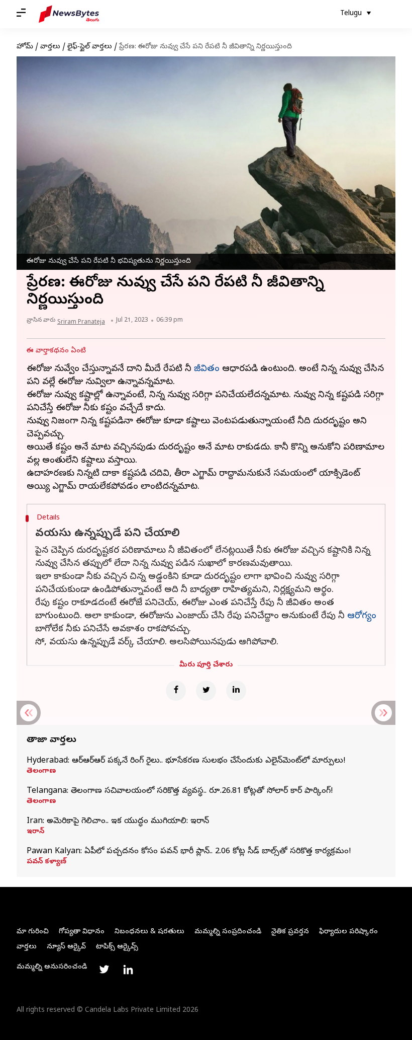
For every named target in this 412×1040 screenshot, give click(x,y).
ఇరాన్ (35, 832)
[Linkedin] (236, 691)
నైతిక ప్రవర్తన (290, 932)
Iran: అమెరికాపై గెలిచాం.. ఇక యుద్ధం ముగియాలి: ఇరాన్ (118, 821)
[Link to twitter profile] (104, 969)
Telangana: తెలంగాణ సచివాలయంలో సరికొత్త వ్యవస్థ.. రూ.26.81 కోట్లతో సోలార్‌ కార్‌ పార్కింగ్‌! (180, 791)
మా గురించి (33, 932)
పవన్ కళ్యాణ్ (46, 862)
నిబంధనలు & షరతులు (149, 932)
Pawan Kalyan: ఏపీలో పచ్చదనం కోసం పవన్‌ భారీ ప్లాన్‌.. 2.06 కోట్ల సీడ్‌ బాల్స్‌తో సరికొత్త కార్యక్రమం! (189, 852)
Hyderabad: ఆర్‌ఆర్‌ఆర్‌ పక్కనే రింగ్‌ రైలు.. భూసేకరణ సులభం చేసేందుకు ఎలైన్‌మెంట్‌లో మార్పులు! (186, 761)
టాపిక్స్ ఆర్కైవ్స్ (117, 947)
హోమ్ (25, 47)
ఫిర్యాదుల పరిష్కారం (348, 932)
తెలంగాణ (41, 771)
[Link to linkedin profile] (128, 969)
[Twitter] (206, 691)
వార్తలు (50, 47)
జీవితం (207, 369)
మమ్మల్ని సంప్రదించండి (227, 932)
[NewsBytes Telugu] (69, 14)
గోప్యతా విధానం (82, 932)
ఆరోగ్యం (361, 616)
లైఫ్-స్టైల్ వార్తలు (89, 47)
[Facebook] (176, 691)
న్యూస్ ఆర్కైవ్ (66, 947)
